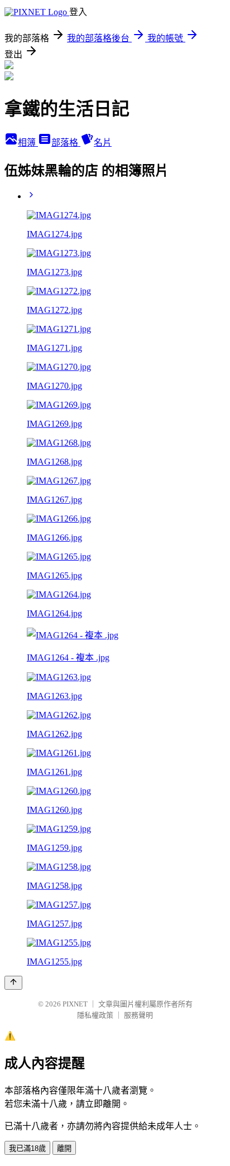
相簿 (28, 142)
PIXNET (75, 1004)
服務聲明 (138, 1015)
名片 (103, 142)
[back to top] (13, 983)
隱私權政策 (95, 1015)
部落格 (65, 142)
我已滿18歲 (27, 1148)
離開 (64, 1148)
